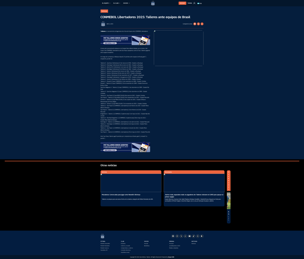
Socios (125, 3)
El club (116, 3)
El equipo (105, 3)
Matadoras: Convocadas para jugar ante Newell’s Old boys (121, 194)
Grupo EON (171, 257)
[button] (194, 23)
